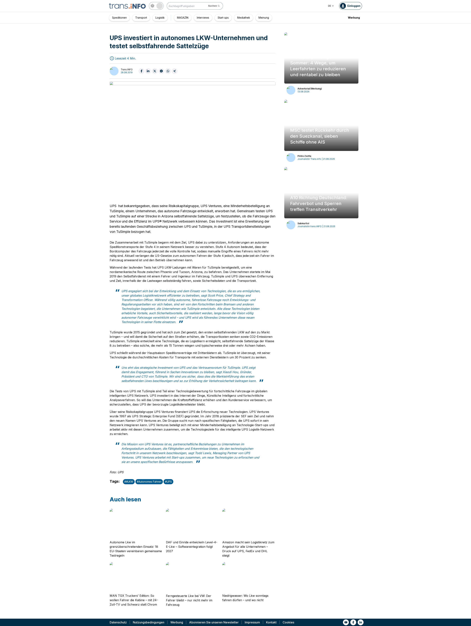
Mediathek (243, 17)
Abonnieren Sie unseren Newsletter (214, 622)
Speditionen (119, 17)
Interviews (203, 17)
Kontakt (271, 622)
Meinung (263, 17)
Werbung (354, 17)
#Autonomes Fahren (149, 481)
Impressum (252, 622)
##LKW (128, 481)
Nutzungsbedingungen (148, 622)
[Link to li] (361, 622)
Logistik (160, 17)
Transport (141, 17)
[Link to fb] (353, 622)
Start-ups (223, 17)
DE (329, 5)
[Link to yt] (346, 622)
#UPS (168, 481)
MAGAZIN (182, 17)
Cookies (288, 622)
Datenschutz (118, 622)
